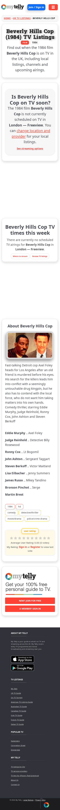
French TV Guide (17, 720)
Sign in (23, 546)
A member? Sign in (30, 608)
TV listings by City (18, 767)
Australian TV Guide (19, 706)
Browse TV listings (39, 256)
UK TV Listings (22, 18)
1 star (11, 538)
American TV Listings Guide (22, 702)
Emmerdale (15, 750)
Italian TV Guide (17, 724)
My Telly (14, 689)
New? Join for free (30, 600)
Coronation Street (18, 745)
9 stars (44, 538)
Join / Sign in (36, 7)
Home (7, 18)
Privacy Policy (40, 800)
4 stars (24, 538)
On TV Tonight (16, 697)
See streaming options (30, 148)
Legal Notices (28, 800)
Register (35, 546)
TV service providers (19, 771)
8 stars (40, 538)
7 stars (36, 538)
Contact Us (15, 784)
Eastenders (15, 741)
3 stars (20, 538)
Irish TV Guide (16, 715)
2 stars (16, 538)
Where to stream (20, 256)
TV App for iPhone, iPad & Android (25, 775)
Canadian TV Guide (18, 711)
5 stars (28, 538)
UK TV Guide (16, 693)
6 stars (32, 538)
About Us (14, 780)
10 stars (49, 538)
